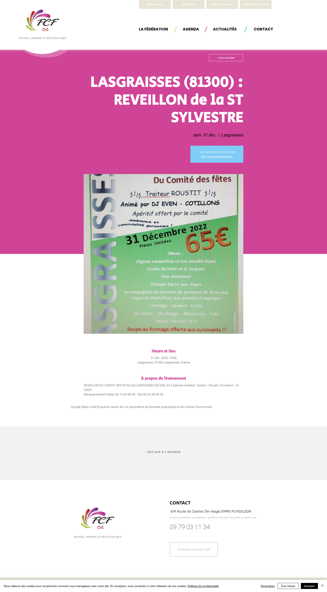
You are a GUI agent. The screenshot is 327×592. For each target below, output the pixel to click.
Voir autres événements (217, 156)
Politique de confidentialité (203, 586)
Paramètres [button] (268, 586)
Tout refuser (288, 586)
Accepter (309, 586)
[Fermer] (322, 586)
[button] (256, 4)
